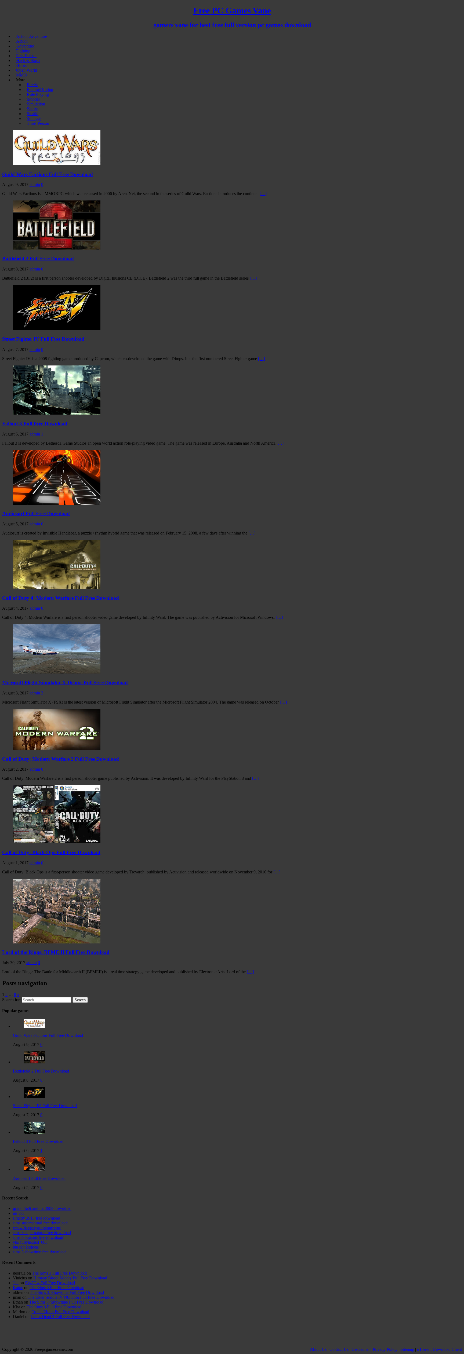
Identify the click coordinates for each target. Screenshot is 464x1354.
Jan (16, 1282)
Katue (18, 1287)
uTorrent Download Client (439, 1349)
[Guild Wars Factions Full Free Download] (34, 1026)
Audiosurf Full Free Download (36, 513)
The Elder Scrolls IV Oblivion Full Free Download (71, 1297)
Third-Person (38, 123)
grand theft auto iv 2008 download (42, 1208)
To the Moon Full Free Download (60, 1311)
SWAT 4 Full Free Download (50, 1282)
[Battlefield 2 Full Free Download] (34, 1062)
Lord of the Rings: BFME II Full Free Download (56, 952)
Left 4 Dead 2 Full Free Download (60, 1316)
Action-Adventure (31, 36)
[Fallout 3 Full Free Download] (34, 1132)
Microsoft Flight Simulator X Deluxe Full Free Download (65, 682)
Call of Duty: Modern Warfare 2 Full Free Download (60, 759)
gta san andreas (26, 1247)
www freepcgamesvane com (37, 1227)
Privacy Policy (385, 1349)
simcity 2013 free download (36, 1218)
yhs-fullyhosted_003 (30, 1242)
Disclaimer (360, 1349)
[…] (263, 193)
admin (35, 184)
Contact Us (339, 1349)
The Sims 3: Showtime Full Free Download (67, 1292)
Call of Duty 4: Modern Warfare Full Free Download (60, 598)
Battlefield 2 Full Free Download (38, 258)
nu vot (18, 1213)
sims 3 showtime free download (40, 1252)
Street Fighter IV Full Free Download (43, 339)
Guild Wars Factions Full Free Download (47, 174)
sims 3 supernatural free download (42, 1232)
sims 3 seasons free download (38, 1237)
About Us (318, 1349)
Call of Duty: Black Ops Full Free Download (51, 852)
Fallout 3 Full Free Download (34, 423)
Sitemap (407, 1349)
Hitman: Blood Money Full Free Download (70, 1278)
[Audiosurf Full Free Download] (34, 1169)
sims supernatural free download (40, 1223)
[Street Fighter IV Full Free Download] (34, 1096)
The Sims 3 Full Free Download (59, 1273)
